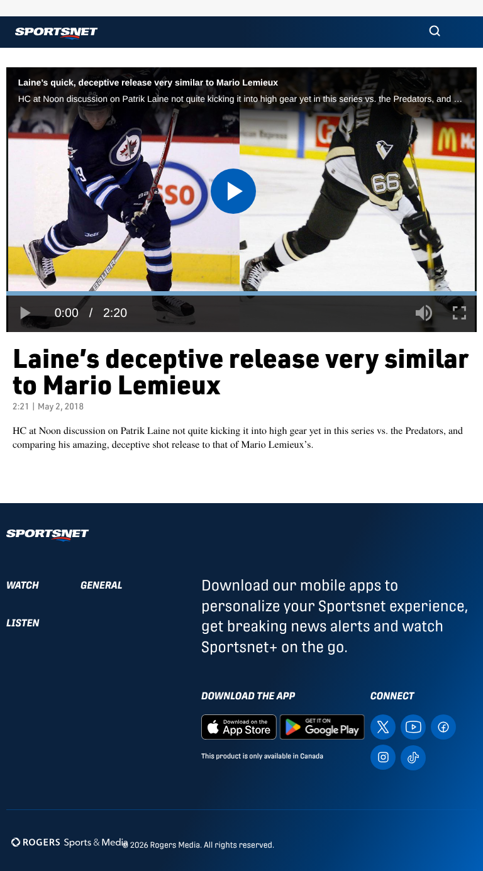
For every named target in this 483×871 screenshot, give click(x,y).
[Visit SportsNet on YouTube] (413, 726)
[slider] (241, 293)
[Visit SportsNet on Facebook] (443, 726)
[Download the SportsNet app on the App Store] (239, 726)
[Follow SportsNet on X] (383, 726)
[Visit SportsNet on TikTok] (413, 757)
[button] (434, 32)
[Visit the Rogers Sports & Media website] (69, 842)
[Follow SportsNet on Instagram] (383, 756)
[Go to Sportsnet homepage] (56, 34)
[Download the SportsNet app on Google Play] (322, 726)
